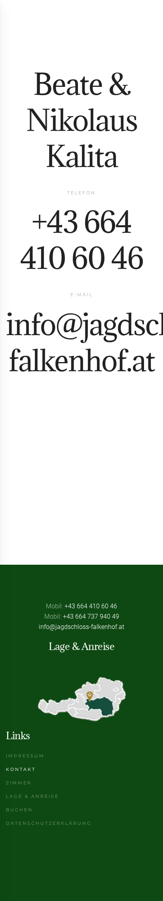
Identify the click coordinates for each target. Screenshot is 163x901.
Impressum (25, 756)
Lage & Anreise (32, 796)
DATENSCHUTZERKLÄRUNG (49, 823)
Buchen (19, 810)
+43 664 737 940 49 (91, 616)
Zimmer (19, 783)
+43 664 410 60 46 (81, 240)
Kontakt (21, 769)
